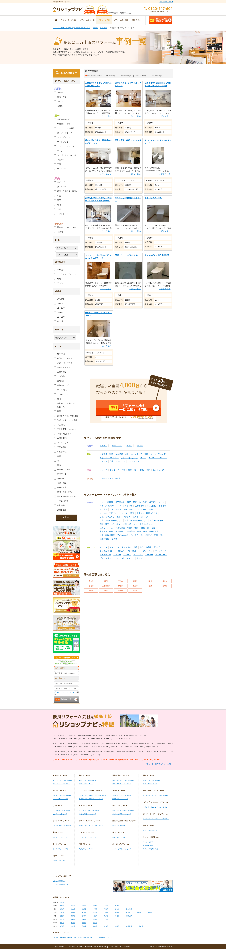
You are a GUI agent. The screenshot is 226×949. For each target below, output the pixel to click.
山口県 (106, 919)
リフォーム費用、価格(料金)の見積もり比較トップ (71, 28)
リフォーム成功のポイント (151, 849)
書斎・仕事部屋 (156, 521)
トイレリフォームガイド (60, 799)
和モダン (158, 547)
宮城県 (84, 906)
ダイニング (114, 470)
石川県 (84, 912)
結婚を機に (104, 539)
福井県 (95, 912)
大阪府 (95, 916)
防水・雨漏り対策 (107, 535)
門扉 (111, 461)
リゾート (127, 555)
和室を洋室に (133, 528)
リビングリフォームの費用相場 (89, 810)
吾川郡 (106, 590)
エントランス (158, 470)
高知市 (91, 581)
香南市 (120, 586)
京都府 (84, 916)
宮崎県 (117, 926)
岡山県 (84, 919)
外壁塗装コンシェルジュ (107, 937)
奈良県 (117, 916)
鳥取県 (62, 919)
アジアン (103, 547)
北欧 (135, 547)
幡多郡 (135, 590)
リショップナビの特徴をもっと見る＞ (159, 764)
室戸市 (106, 581)
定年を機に (159, 535)
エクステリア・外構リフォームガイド (91, 799)
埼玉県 (95, 909)
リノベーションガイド (60, 814)
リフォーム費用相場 (121, 20)
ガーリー (149, 555)
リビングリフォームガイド (87, 814)
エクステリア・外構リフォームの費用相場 (92, 795)
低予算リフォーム (156, 502)
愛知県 (150, 912)
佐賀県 (73, 926)
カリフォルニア (127, 558)
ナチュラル (126, 547)
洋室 (123, 470)
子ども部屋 (120, 528)
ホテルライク (105, 555)
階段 (142, 470)
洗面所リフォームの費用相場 (121, 795)
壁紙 (153, 528)
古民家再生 (154, 531)
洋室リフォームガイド (119, 825)
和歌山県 (129, 916)
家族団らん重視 (106, 531)
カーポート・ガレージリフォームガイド (156, 819)
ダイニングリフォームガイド (121, 814)
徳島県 (62, 923)
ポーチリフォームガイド (60, 849)
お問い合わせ (59, 946)
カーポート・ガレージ (158, 458)
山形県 (106, 906)
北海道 (62, 902)
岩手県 (73, 906)
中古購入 (126, 517)
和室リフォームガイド (60, 837)
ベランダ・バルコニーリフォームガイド (156, 807)
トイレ (129, 446)
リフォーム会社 (148, 845)
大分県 (106, 926)
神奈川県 (129, 909)
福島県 (117, 906)
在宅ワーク (120, 531)
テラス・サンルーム (129, 458)
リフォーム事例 (104, 20)
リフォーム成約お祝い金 (60, 884)
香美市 (135, 586)
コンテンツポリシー (115, 946)
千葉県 (106, 909)
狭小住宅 (143, 502)
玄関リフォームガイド (60, 860)
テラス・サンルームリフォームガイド (91, 825)
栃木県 (73, 909)
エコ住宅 (162, 506)
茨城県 (62, 909)
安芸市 (120, 581)
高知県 (95, 28)
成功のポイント (138, 20)
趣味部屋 (131, 531)
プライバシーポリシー (68, 692)
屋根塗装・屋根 (122, 454)
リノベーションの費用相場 (61, 810)
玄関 (148, 470)
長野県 (117, 912)
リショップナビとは (68, 20)
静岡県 (139, 912)
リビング (103, 470)
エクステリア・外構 (139, 454)
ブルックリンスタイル (109, 558)
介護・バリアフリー (108, 506)
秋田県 (95, 906)
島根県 (73, 919)
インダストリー (133, 551)
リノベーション (106, 478)
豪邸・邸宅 (132, 502)
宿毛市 (91, 586)
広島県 (95, 919)
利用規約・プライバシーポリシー (95, 946)
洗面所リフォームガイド (120, 799)
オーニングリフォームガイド (121, 849)
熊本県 (95, 926)
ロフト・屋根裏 (106, 502)
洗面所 (140, 446)
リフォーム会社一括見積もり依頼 (159, 20)
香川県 (73, 923)
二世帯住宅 (139, 506)
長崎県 (84, 926)
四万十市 (103, 28)
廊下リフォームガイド (119, 837)
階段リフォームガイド (150, 830)
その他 (118, 478)
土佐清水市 (106, 586)
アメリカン (147, 551)
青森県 (62, 906)
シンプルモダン (106, 551)
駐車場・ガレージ (140, 517)
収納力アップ (115, 510)
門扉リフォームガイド (86, 849)
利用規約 (57, 692)
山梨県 (106, 912)
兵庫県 (106, 916)
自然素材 (103, 510)
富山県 (73, 912)
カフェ (139, 558)
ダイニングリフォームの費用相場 (123, 810)
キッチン (103, 446)
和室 (130, 470)
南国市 (135, 581)
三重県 (62, 916)
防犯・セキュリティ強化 (110, 517)
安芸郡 (150, 586)
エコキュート (141, 510)
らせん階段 (151, 506)
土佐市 (150, 581)
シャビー (117, 555)
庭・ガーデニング (157, 454)
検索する (66, 517)
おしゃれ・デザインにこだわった (114, 513)
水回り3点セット (130, 524)
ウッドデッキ (133, 461)
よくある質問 (70, 946)
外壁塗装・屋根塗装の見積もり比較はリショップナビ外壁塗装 (72, 937)
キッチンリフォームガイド (61, 784)
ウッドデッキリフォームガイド (63, 825)
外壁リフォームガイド (86, 784)
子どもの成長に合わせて (127, 535)
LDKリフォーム (106, 528)
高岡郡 (120, 590)
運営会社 (80, 946)
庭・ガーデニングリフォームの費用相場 (156, 795)
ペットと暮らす (125, 506)
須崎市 (164, 581)
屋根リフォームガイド (150, 784)
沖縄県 (141, 926)
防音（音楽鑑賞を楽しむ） (111, 521)
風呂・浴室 (117, 446)
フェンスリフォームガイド (87, 837)
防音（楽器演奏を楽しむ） (136, 521)
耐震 (132, 513)
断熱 (151, 510)
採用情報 (127, 946)
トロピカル (120, 551)
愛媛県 (84, 923)
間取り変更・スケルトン (110, 524)
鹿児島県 (129, 926)
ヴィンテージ (160, 551)
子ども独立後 (146, 535)
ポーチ (143, 458)
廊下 (136, 470)
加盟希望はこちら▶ (166, 1)
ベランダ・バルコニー (109, 458)
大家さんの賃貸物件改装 (147, 513)
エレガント (138, 555)
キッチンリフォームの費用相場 (63, 780)
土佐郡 (91, 590)
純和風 (149, 547)
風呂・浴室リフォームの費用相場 (123, 780)
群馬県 (84, 909)
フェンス (103, 461)
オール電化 (128, 510)
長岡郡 (164, 586)
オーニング (120, 461)
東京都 (117, 909)
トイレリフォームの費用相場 (62, 795)
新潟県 (62, 912)
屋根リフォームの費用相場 (151, 780)
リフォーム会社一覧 (87, 20)
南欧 (141, 547)
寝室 (143, 528)
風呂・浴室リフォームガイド (121, 784)
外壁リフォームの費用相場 (87, 780)
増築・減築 (142, 531)
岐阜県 (128, 912)
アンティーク (161, 555)
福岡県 (62, 926)
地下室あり (120, 502)
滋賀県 (73, 916)
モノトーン (114, 547)
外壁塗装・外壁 (106, 454)
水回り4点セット (147, 524)
